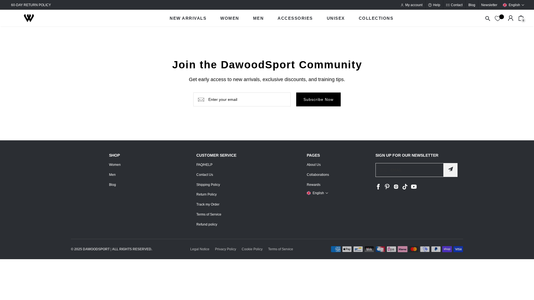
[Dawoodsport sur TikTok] (405, 188)
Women (115, 165)
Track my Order (207, 204)
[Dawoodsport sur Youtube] (414, 188)
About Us (314, 165)
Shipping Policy (208, 185)
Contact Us (204, 175)
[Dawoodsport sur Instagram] (396, 188)
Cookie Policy (252, 249)
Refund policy (206, 224)
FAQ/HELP (204, 165)
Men (112, 175)
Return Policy (206, 194)
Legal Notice (199, 249)
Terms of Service (208, 214)
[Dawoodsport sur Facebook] (378, 188)
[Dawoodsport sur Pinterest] (387, 188)
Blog (112, 185)
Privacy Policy (225, 249)
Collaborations (318, 175)
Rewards (313, 185)
